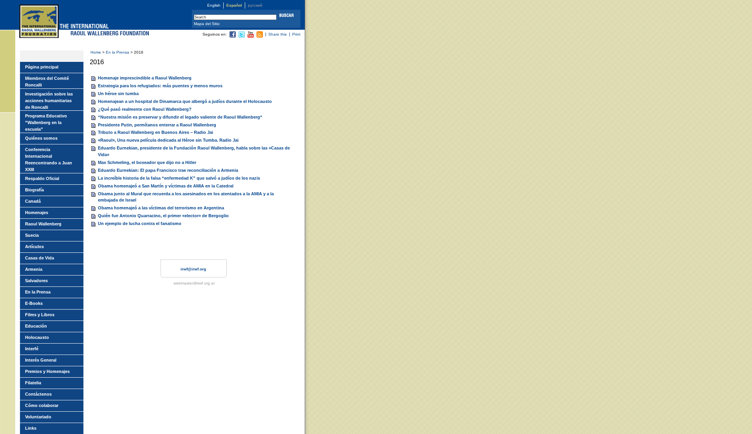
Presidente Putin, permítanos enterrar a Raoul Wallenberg (157, 124)
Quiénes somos (41, 138)
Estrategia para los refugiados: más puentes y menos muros (160, 85)
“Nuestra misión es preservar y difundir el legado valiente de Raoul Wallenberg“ (180, 117)
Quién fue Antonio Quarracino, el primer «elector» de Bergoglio (163, 215)
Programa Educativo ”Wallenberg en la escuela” (46, 122)
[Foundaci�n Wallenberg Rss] (260, 36)
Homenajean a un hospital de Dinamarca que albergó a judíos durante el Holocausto (185, 101)
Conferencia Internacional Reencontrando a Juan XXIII (48, 159)
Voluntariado (38, 416)
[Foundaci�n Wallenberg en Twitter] (242, 36)
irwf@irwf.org (193, 269)
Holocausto (37, 337)
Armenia (33, 269)
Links (30, 428)
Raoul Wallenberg (43, 224)
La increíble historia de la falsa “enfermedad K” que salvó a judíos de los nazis (179, 178)
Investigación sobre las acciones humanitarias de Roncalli (49, 101)
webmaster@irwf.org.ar (194, 283)
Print (296, 34)
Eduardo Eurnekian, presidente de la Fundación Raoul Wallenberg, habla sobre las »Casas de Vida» (194, 151)
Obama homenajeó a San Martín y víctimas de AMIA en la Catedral (165, 186)
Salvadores (36, 280)
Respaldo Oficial (42, 178)
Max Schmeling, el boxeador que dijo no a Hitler (147, 162)
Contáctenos (38, 394)
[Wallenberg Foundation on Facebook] (233, 36)
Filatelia (33, 382)
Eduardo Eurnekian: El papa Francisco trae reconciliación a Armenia (168, 170)
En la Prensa (118, 52)
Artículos (34, 246)
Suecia (32, 235)
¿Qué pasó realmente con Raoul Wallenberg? (145, 109)
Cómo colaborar (41, 405)
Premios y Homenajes (47, 371)
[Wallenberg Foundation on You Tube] (251, 36)
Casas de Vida (39, 258)
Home (95, 52)
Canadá (33, 201)
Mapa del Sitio (207, 24)
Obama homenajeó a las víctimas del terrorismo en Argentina (161, 207)
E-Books (34, 303)
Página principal (41, 67)
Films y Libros (39, 314)
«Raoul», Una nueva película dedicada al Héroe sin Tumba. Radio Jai (168, 140)
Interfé (31, 348)
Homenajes (36, 212)
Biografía (34, 189)
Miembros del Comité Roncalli (47, 81)
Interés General (40, 360)
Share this (277, 34)
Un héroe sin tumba (118, 93)
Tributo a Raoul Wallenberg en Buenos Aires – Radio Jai (155, 132)
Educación (36, 326)
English (214, 5)
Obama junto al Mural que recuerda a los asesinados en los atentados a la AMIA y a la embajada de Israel (186, 197)
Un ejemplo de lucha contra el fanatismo (139, 223)
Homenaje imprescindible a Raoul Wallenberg (145, 78)
